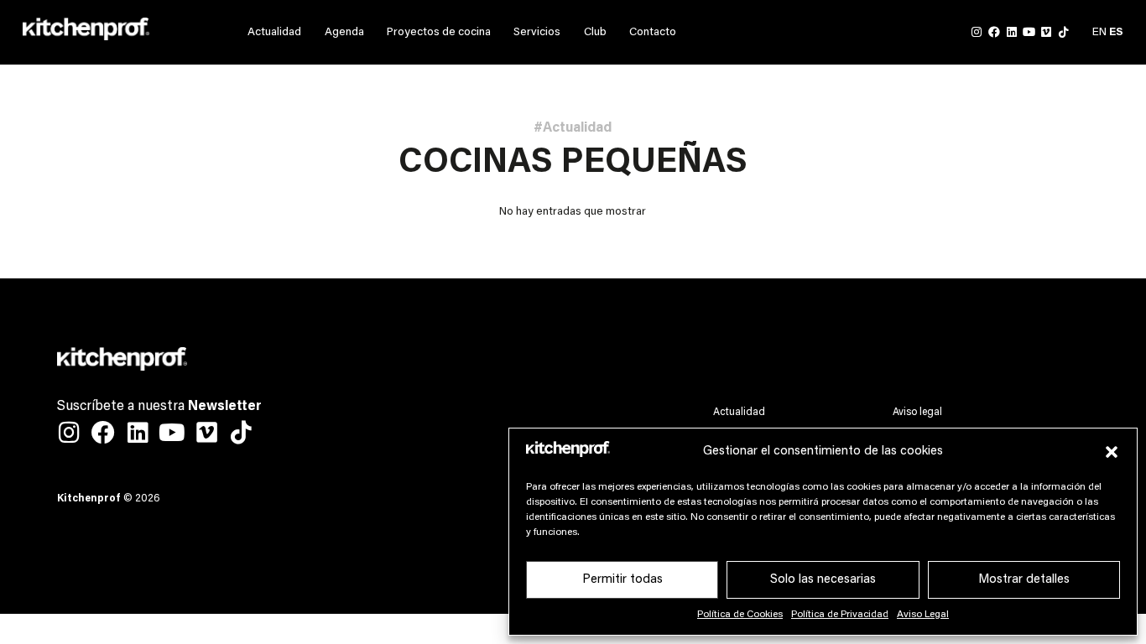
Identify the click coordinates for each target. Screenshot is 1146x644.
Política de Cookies (740, 615)
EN (1099, 33)
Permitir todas (622, 580)
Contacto (652, 33)
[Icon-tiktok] (1064, 33)
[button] (1111, 452)
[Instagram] (976, 33)
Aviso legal (917, 413)
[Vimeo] (1046, 33)
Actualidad (274, 33)
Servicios (536, 33)
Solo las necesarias (823, 580)
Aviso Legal (923, 615)
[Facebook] (994, 33)
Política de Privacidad (839, 615)
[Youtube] (1028, 33)
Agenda (344, 33)
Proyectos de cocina (439, 33)
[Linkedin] (1012, 33)
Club (595, 33)
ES (1116, 33)
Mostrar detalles (1024, 580)
